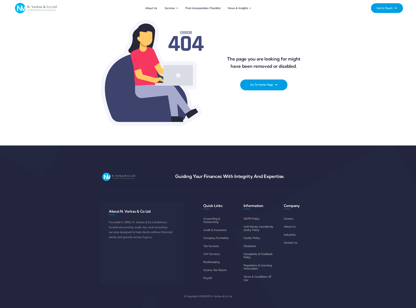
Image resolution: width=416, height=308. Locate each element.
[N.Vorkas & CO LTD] (35, 2)
